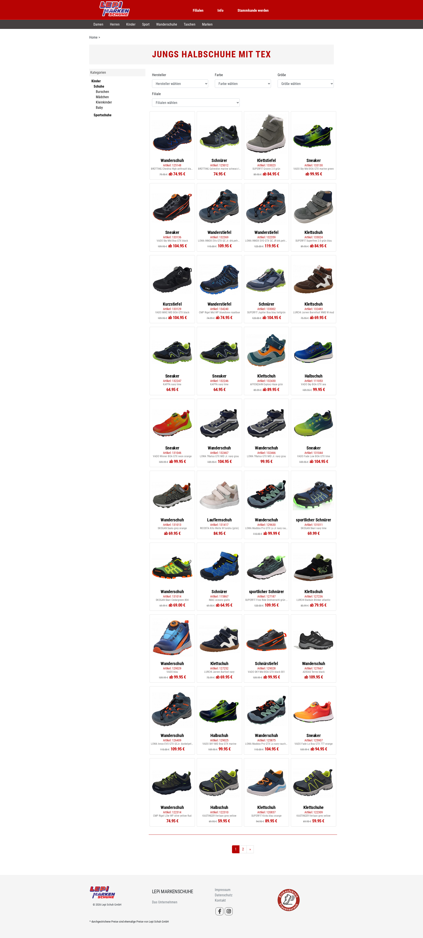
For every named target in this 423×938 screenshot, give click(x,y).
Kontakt (220, 900)
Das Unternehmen (164, 902)
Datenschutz (223, 895)
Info (220, 10)
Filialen (198, 10)
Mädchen (102, 97)
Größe (282, 75)
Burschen (102, 92)
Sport (146, 24)
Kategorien (98, 72)
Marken (207, 24)
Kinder (130, 24)
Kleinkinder (104, 102)
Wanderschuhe (166, 24)
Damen (98, 24)
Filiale (156, 94)
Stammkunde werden (253, 10)
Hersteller (159, 75)
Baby (99, 107)
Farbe (219, 75)
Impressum (222, 890)
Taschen (189, 24)
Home (93, 37)
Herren (115, 24)
